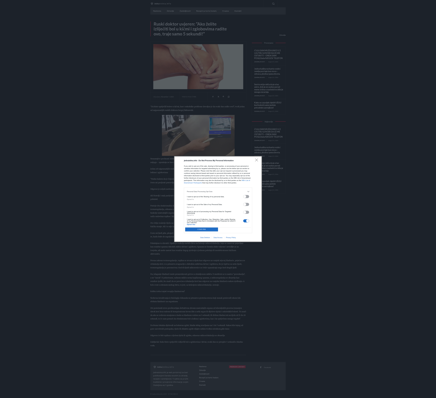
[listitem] (218, 191)
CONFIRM (201, 229)
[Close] (257, 161)
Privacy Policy (231, 237)
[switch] (246, 196)
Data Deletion (205, 237)
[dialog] (218, 199)
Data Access (218, 237)
